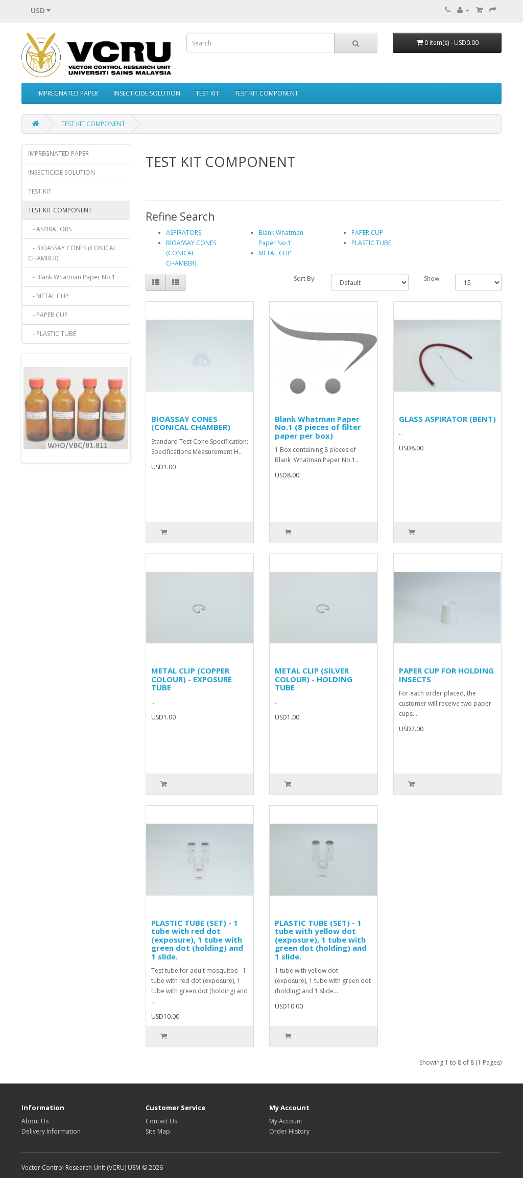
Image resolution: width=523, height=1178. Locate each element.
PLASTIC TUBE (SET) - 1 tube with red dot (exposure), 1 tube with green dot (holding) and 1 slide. (197, 939)
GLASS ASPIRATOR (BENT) (447, 419)
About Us (35, 1121)
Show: (432, 278)
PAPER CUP (367, 232)
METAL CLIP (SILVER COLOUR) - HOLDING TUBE (313, 678)
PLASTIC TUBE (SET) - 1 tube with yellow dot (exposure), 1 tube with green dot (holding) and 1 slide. (321, 939)
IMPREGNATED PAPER (67, 93)
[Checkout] (492, 10)
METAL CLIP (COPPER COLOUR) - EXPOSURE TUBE (191, 678)
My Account (285, 1121)
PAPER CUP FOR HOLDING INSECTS (446, 674)
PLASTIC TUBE (371, 242)
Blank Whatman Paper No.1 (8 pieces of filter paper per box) (318, 427)
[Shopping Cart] (479, 10)
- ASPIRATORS (50, 229)
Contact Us (161, 1121)
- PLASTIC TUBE (52, 333)
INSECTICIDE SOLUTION (146, 93)
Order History (289, 1131)
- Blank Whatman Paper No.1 (71, 277)
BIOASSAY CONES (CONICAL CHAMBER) (191, 253)
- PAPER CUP (48, 314)
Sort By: (305, 278)
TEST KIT (207, 93)
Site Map (158, 1131)
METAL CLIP (274, 253)
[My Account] (463, 10)
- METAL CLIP (48, 296)
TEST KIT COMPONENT (266, 93)
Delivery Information (51, 1131)
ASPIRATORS (183, 232)
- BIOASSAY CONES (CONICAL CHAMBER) (72, 253)
